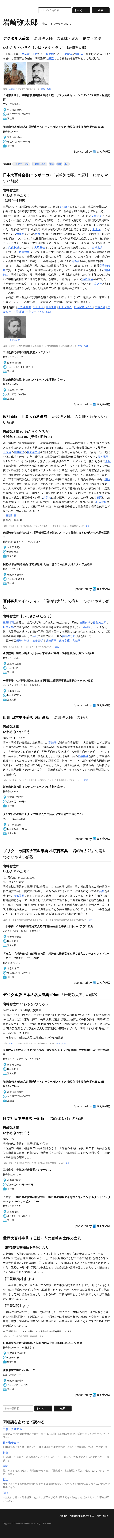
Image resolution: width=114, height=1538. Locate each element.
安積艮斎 (96, 215)
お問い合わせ (102, 1516)
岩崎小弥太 (23, 640)
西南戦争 (24, 252)
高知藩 (52, 742)
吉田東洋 (19, 452)
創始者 (79, 54)
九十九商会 (65, 307)
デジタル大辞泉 (16, 38)
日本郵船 (101, 502)
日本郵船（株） (83, 307)
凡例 (49, 89)
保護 (51, 58)
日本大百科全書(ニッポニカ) (27, 175)
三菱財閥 (67, 54)
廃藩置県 (19, 895)
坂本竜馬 (103, 456)
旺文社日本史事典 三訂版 (24, 1118)
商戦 (35, 636)
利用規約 (63, 1516)
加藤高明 (37, 640)
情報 (43, 89)
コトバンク (17, 10)
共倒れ (47, 497)
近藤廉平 (51, 640)
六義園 (76, 640)
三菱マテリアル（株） (39, 311)
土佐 (35, 54)
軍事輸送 (83, 756)
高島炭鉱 (51, 307)
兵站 (101, 891)
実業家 (26, 54)
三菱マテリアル (21, 164)
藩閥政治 (87, 279)
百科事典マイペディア (22, 601)
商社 (37, 234)
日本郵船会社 (39, 164)
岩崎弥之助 (68, 636)
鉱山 (66, 164)
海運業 (20, 234)
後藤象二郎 (33, 452)
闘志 (59, 164)
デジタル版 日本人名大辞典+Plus (31, 995)
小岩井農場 (24, 307)
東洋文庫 (64, 640)
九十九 (96, 229)
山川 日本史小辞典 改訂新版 (26, 717)
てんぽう (64, 206)
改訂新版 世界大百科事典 (25, 416)
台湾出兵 (97, 247)
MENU (6, 3)
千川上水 (38, 307)
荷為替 (76, 261)
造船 (107, 479)
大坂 (108, 461)
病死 (99, 497)
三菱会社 (96, 283)
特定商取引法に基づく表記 (82, 1516)
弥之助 (50, 54)
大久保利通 (12, 247)
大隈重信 (39, 247)
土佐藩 (7, 452)
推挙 (51, 164)
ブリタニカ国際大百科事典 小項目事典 (35, 851)
